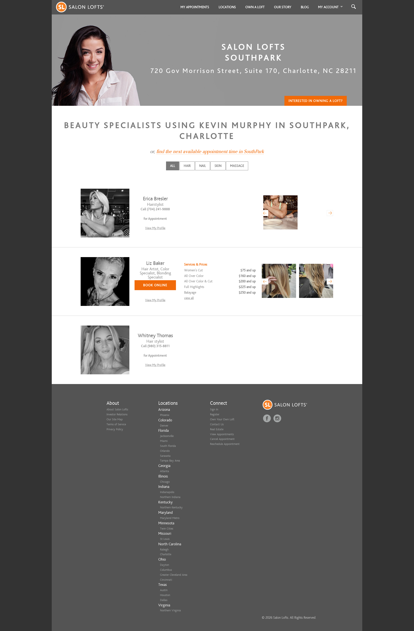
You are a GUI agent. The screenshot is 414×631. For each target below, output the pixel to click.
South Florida (168, 446)
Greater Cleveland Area (173, 574)
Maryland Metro (169, 518)
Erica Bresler (155, 199)
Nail (202, 166)
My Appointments (194, 7)
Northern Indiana (170, 497)
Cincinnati (166, 579)
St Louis (164, 539)
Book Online (155, 285)
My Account (328, 7)
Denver (164, 425)
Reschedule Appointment (225, 444)
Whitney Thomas (155, 335)
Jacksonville (167, 436)
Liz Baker (155, 263)
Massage (237, 166)
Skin (218, 166)
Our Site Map (115, 419)
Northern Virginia (170, 610)
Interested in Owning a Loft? (316, 101)
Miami (164, 441)
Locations (227, 7)
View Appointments (222, 434)
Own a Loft (255, 7)
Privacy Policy (115, 429)
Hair (187, 166)
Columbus (166, 569)
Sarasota (165, 455)
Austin (164, 590)
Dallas (163, 600)
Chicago (165, 481)
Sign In (214, 409)
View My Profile (155, 228)
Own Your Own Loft (222, 419)
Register (214, 414)
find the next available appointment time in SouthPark (210, 151)
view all (189, 298)
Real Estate (216, 429)
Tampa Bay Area (170, 460)
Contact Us (217, 424)
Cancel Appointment (222, 439)
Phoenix (164, 415)
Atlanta (164, 471)
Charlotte (165, 554)
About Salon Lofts (117, 409)
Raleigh (164, 549)
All (172, 166)
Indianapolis (167, 492)
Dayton (164, 564)
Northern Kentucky (171, 507)
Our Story (282, 7)
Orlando (165, 450)
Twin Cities (166, 528)
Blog (305, 7)
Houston (165, 595)
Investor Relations (117, 414)
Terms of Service (116, 424)
